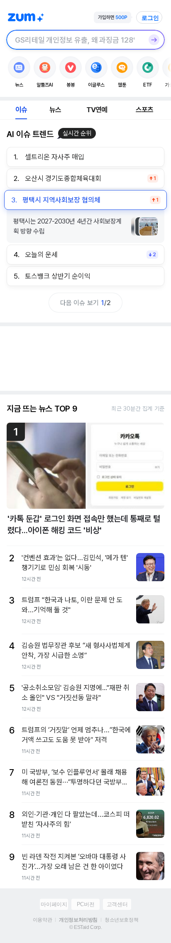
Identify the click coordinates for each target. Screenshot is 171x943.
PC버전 (85, 904)
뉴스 (55, 110)
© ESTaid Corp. (85, 927)
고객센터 (117, 904)
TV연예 (96, 110)
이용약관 (42, 920)
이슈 (21, 110)
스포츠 (145, 110)
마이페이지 (54, 904)
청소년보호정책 (121, 920)
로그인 (150, 17)
